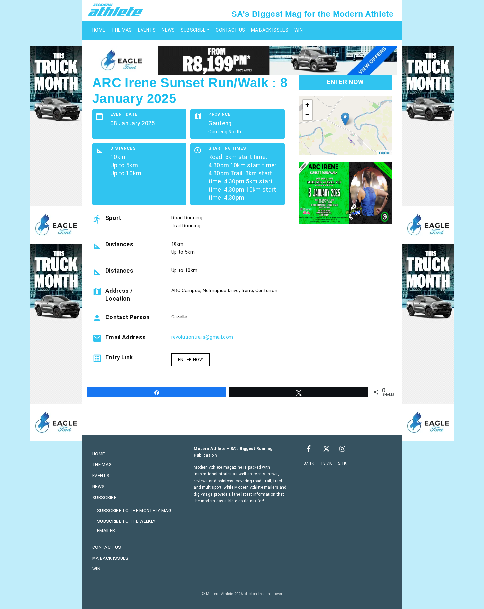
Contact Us (230, 30)
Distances (123, 148)
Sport (113, 218)
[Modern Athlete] (115, 10)
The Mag (121, 30)
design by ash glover (263, 594)
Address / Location (119, 295)
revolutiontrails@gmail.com (202, 337)
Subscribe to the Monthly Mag (134, 510)
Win (298, 30)
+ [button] (307, 105)
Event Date (123, 114)
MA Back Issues (269, 30)
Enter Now (190, 359)
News (168, 30)
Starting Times (227, 148)
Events (147, 30)
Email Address (125, 337)
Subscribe (193, 30)
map (344, 125)
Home (98, 30)
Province (219, 114)
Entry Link (119, 357)
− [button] (307, 115)
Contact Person (127, 317)
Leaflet (384, 152)
